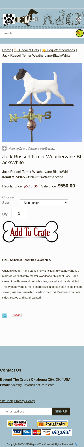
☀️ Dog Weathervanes (58, 50)
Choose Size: (8, 199)
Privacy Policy (24, 401)
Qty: (5, 214)
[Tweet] (4, 316)
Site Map (6, 401)
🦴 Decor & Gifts (26, 50)
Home (6, 50)
